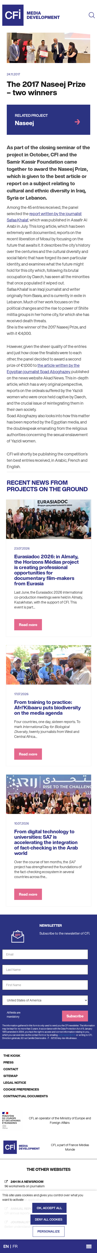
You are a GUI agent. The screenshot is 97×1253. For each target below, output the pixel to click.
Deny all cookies (48, 1219)
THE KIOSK (11, 1055)
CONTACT (10, 1069)
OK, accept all (49, 1208)
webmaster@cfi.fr (67, 1035)
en (6, 1246)
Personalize (48, 1231)
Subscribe (75, 1016)
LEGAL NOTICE (14, 1082)
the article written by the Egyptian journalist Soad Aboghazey (43, 368)
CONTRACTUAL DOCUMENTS (25, 1096)
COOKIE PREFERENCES (21, 1089)
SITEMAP (10, 1075)
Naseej (24, 123)
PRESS (8, 1062)
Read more (28, 624)
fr (15, 1246)
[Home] (31, 15)
